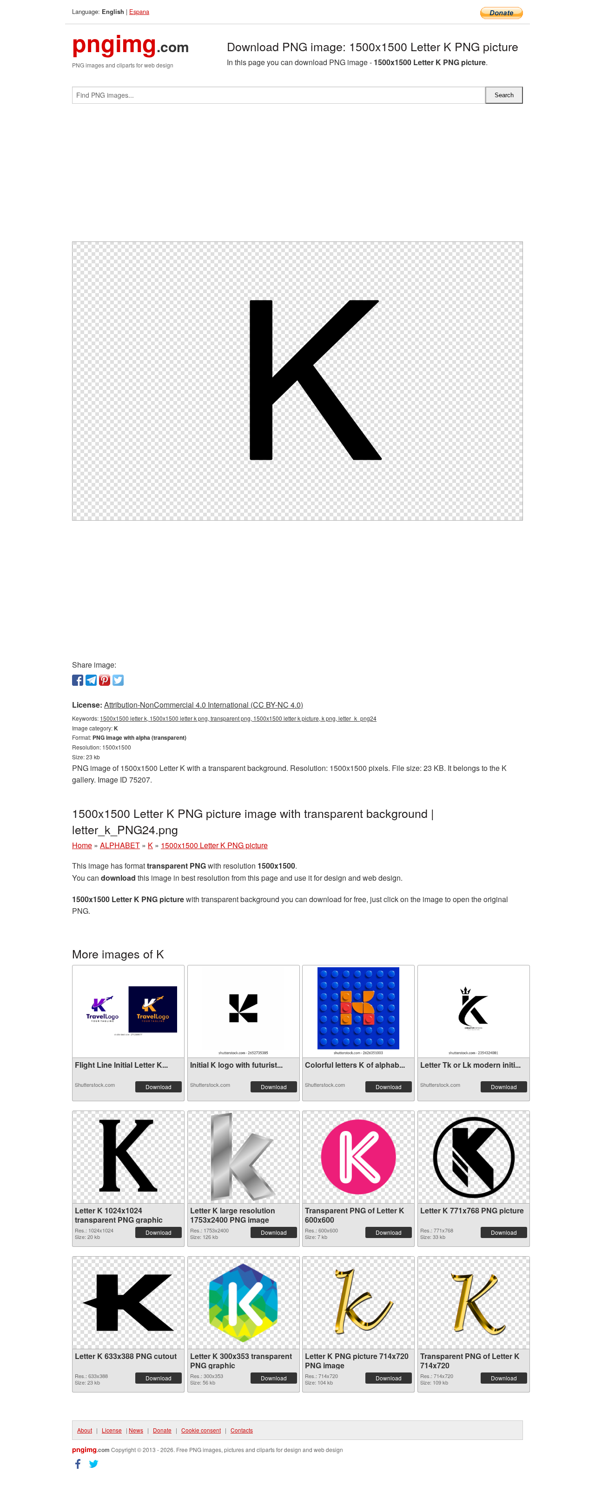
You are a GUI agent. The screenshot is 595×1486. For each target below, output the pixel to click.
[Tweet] (118, 680)
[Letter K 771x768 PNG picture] (473, 1157)
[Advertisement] (297, 176)
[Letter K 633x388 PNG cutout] (128, 1302)
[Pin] (104, 680)
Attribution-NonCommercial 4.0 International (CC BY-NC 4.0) (203, 704)
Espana (139, 11)
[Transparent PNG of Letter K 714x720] (473, 1302)
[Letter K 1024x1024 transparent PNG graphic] (128, 1157)
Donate (162, 1430)
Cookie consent (201, 1430)
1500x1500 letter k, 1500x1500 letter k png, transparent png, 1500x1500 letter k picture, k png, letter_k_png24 (238, 718)
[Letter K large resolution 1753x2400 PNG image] (243, 1157)
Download (158, 1087)
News (136, 1430)
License (112, 1430)
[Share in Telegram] (91, 680)
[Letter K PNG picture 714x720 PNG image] (358, 1302)
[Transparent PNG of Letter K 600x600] (358, 1157)
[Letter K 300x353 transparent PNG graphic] (243, 1302)
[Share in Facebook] (77, 680)
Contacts (242, 1430)
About (84, 1430)
